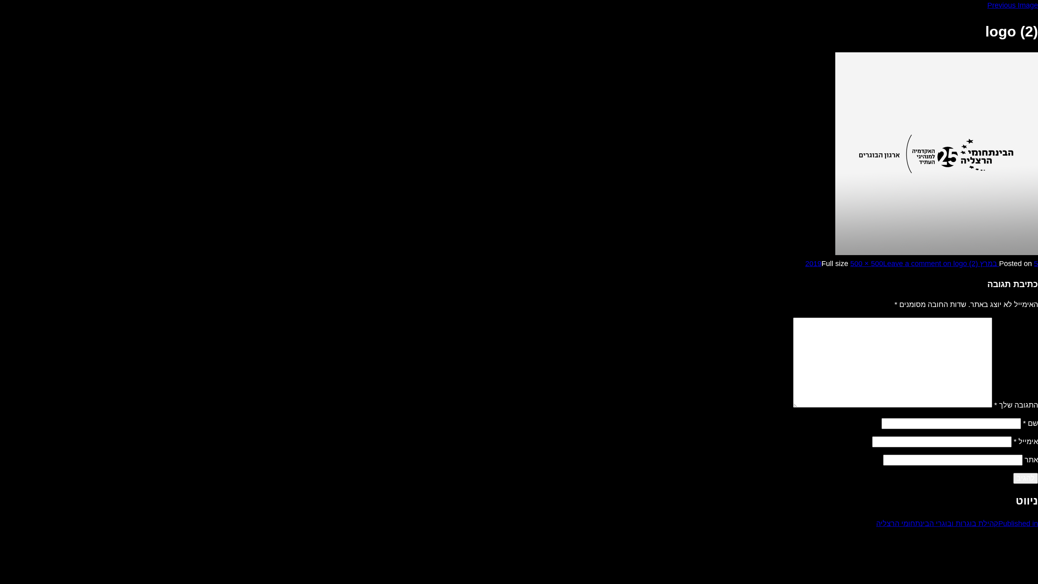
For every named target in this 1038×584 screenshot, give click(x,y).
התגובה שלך (1016, 405)
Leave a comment (930, 264)
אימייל (1026, 442)
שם (1030, 423)
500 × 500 (866, 264)
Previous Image (1012, 5)
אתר (1031, 460)
